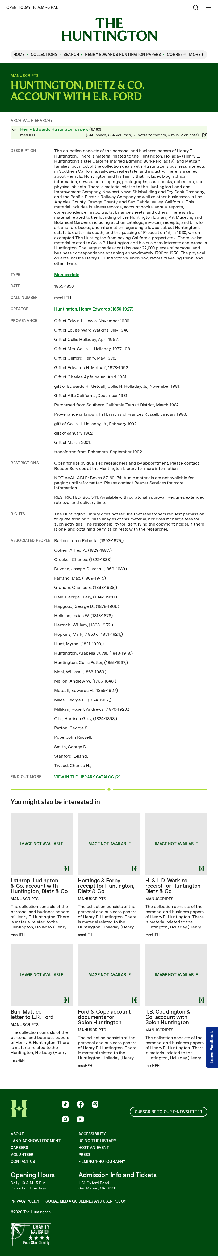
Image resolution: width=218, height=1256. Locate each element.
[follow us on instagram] (65, 1120)
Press (84, 1154)
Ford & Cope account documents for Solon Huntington (104, 1017)
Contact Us (23, 1161)
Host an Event (93, 1148)
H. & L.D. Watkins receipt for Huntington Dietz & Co (173, 885)
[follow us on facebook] (80, 1105)
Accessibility (92, 1134)
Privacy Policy (25, 1201)
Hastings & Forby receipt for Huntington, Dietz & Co (106, 885)
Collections (44, 54)
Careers (19, 1148)
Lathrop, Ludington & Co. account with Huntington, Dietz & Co (39, 885)
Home (19, 54)
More (194, 54)
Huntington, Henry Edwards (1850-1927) (93, 309)
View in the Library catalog (84, 778)
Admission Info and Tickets (117, 1175)
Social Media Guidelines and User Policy (85, 1201)
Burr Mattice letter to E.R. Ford (32, 1014)
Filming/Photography (101, 1161)
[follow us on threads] (95, 1105)
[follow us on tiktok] (65, 1105)
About (17, 1134)
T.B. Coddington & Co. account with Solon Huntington (168, 1017)
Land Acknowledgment (36, 1141)
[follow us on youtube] (80, 1120)
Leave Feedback (211, 1047)
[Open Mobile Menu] (208, 7)
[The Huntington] (109, 29)
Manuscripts (66, 274)
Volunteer (22, 1154)
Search (71, 54)
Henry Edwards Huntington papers (54, 129)
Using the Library (97, 1141)
